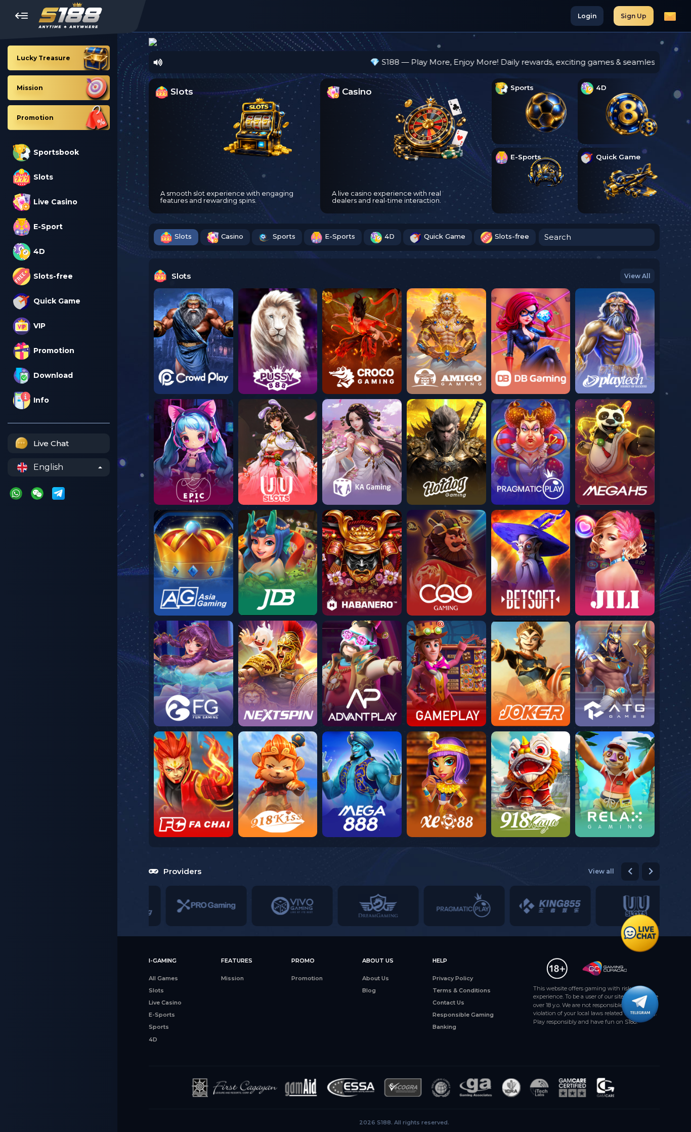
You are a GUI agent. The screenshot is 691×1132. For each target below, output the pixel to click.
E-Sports (340, 236)
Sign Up (633, 16)
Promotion (53, 350)
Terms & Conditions (462, 990)
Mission (232, 978)
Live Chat (51, 443)
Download (53, 375)
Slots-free (53, 276)
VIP (39, 325)
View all (601, 871)
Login (587, 16)
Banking (444, 1026)
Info (41, 400)
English (48, 467)
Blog (369, 990)
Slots (43, 177)
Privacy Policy (453, 978)
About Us (375, 978)
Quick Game (56, 301)
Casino (232, 236)
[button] (149, 42)
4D (39, 251)
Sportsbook (56, 152)
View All (637, 276)
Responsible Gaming (463, 1014)
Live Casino (55, 201)
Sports (284, 236)
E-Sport (48, 226)
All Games (163, 978)
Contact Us (448, 1002)
